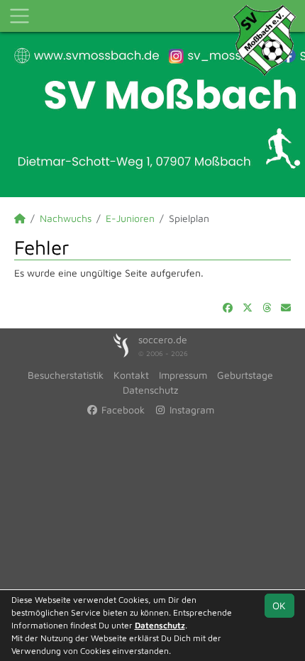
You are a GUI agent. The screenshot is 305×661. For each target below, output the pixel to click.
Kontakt (131, 375)
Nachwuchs (66, 218)
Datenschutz (150, 390)
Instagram (190, 410)
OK (279, 605)
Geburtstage (245, 375)
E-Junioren (130, 218)
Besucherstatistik (66, 375)
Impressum (183, 375)
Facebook (122, 410)
